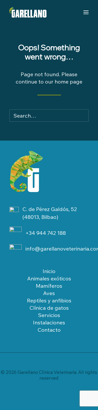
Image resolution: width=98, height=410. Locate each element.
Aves (49, 293)
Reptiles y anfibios (49, 300)
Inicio (49, 271)
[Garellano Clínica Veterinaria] (28, 12)
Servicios (49, 315)
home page (68, 81)
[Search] (49, 115)
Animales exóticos (49, 278)
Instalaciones (49, 322)
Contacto (49, 329)
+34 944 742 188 (45, 233)
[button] (79, 116)
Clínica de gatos (49, 307)
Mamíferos (49, 285)
